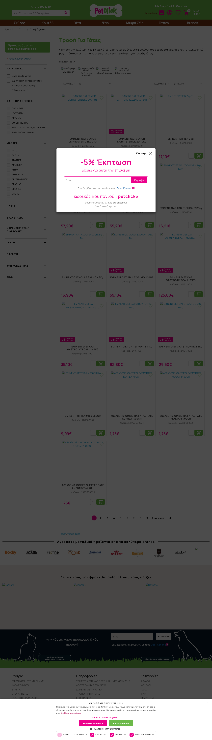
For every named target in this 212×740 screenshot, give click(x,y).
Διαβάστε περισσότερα (71, 713)
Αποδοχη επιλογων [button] (93, 723)
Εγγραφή (139, 180)
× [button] (207, 702)
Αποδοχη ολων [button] (121, 723)
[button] (106, 717)
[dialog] (106, 719)
